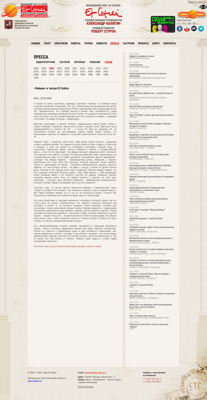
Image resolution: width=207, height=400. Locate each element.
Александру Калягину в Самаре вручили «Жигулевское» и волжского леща (147, 189)
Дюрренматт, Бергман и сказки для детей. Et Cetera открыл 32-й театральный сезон (151, 136)
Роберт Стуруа (103, 31)
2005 (44, 74)
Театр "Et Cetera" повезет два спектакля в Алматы (151, 115)
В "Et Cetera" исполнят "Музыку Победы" (147, 210)
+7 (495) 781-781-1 (152, 378)
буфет (156, 43)
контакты (170, 43)
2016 (36, 71)
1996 (105, 74)
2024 (51, 68)
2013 (59, 71)
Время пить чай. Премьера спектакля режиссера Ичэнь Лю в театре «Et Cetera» (150, 306)
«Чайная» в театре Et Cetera (141, 285)
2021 (74, 68)
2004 (51, 74)
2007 (105, 71)
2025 (44, 68)
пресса (114, 43)
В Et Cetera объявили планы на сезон (145, 146)
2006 (36, 74)
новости (101, 43)
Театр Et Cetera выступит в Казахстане (146, 106)
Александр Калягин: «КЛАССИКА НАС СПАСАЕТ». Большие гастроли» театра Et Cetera (150, 166)
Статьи (108, 62)
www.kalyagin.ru (35, 380)
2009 (90, 71)
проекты (143, 43)
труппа (88, 43)
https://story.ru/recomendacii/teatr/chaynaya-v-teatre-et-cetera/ (73, 247)
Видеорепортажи (45, 62)
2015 (44, 71)
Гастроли (65, 62)
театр (47, 43)
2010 (82, 71)
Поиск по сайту (195, 2)
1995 (36, 77)
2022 (67, 68)
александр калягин (103, 23)
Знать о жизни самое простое (149, 316)
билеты (75, 43)
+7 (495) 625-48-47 (152, 381)
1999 (82, 74)
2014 (51, 71)
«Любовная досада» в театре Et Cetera (146, 218)
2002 (67, 74)
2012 (67, 71)
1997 (98, 74)
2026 (36, 68)
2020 (82, 68)
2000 (74, 74)
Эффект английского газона (141, 56)
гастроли (128, 43)
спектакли (60, 43)
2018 (98, 68)
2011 (74, 71)
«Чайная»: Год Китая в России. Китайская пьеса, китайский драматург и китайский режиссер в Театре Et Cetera (150, 262)
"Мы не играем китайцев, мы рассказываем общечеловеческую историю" (148, 200)
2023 (59, 68)
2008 (98, 71)
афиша (35, 43)
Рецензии (95, 62)
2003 (59, 74)
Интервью (79, 62)
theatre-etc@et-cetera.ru (95, 372)
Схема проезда (85, 386)
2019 (90, 68)
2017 (105, 68)
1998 (90, 74)
